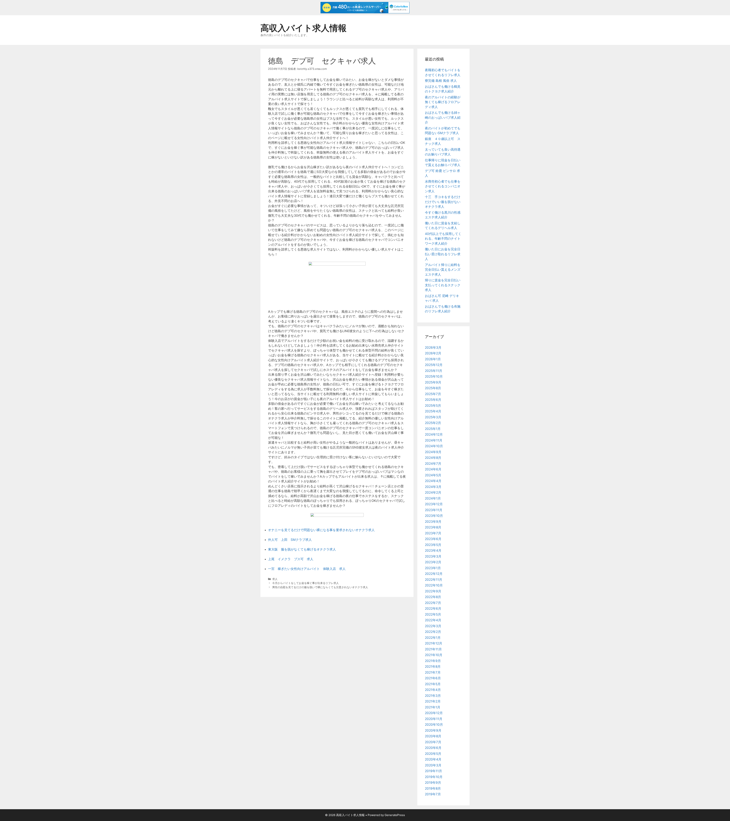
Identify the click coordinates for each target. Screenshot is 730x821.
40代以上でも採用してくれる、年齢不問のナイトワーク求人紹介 (443, 238)
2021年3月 (433, 696)
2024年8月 (433, 458)
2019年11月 (433, 771)
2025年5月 (433, 405)
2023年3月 (433, 556)
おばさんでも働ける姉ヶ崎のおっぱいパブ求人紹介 (442, 117)
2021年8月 (433, 666)
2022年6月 (433, 608)
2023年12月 (434, 504)
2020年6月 (433, 748)
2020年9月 (433, 730)
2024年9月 (433, 452)
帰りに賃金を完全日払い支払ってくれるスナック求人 (442, 285)
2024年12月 (434, 434)
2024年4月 (433, 481)
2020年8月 (433, 736)
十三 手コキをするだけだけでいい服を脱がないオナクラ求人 (442, 201)
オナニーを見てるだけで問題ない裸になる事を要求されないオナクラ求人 (321, 530)
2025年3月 (433, 417)
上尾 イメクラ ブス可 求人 (290, 559)
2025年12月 (434, 365)
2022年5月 (433, 614)
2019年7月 (433, 794)
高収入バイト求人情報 (303, 28)
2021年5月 (433, 684)
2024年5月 (433, 475)
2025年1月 (433, 429)
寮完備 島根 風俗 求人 (441, 81)
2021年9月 (433, 661)
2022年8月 (433, 597)
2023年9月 (433, 521)
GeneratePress (395, 815)
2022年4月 (433, 620)
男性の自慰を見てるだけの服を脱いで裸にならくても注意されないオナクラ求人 (320, 587)
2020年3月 (433, 765)
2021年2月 (433, 701)
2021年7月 (433, 672)
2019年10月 (434, 777)
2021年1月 (432, 707)
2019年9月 (433, 782)
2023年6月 (433, 539)
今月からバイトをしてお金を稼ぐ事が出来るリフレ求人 (305, 583)
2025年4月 (433, 411)
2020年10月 (434, 724)
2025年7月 (433, 394)
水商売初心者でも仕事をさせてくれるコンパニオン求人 (442, 186)
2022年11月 (433, 580)
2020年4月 (433, 759)
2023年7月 (433, 533)
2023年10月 (434, 516)
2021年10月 (433, 655)
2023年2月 (433, 562)
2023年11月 (433, 510)
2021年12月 (433, 643)
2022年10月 (434, 585)
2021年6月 (433, 678)
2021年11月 (433, 649)
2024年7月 (433, 463)
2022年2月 (433, 632)
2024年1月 (433, 498)
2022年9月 (433, 591)
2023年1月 (433, 568)
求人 (275, 579)
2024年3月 (433, 487)
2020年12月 (434, 713)
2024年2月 (433, 492)
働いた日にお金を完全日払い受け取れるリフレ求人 (442, 254)
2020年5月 (433, 754)
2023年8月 (433, 527)
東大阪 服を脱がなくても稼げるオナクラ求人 (302, 549)
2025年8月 (433, 388)
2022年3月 (433, 626)
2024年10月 (434, 446)
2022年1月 (433, 638)
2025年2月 (433, 423)
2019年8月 (433, 788)
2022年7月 (433, 603)
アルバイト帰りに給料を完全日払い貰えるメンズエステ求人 (442, 269)
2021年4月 (433, 690)
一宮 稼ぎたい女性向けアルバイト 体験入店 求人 (307, 569)
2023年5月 (433, 545)
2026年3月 (433, 347)
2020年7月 (433, 742)
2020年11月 (433, 719)
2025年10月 (434, 376)
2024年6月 (433, 469)
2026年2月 (433, 353)
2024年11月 (433, 440)
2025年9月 (433, 382)
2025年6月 (433, 400)
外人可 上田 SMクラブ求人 (290, 540)
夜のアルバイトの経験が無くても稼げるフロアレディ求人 (442, 102)
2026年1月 (433, 359)
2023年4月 (433, 550)
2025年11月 (433, 371)
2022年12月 (434, 574)
